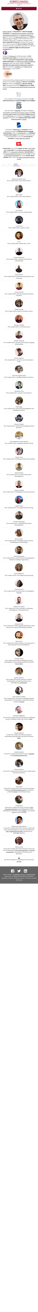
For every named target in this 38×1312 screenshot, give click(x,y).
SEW (31, 719)
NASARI (24, 119)
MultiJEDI (17, 83)
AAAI (4, 38)
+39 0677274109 (30, 874)
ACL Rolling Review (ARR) (23, 150)
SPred (15, 792)
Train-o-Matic (19, 664)
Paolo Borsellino (19, 861)
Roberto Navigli (19, 1)
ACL (7, 38)
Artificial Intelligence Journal (12, 154)
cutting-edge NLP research (22, 138)
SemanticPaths (22, 133)
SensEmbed (23, 683)
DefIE (18, 738)
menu (19, 9)
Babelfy (25, 811)
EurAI (10, 38)
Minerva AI (13, 56)
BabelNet (17, 110)
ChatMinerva (18, 67)
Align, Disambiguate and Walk (14, 831)
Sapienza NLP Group (20, 37)
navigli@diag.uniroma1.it (19, 874)
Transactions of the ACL (17, 152)
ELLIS (15, 38)
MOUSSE (18, 82)
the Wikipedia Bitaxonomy (20, 755)
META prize (10, 116)
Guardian (27, 116)
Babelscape (16, 129)
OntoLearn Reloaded (21, 850)
